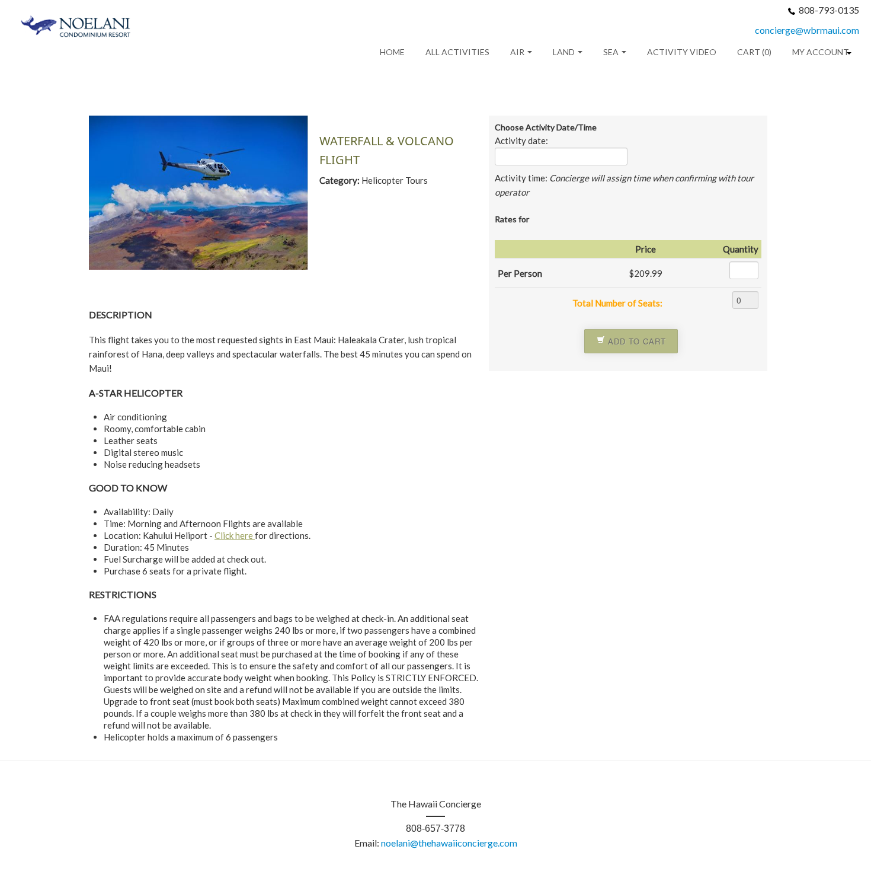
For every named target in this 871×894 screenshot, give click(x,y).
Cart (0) (754, 52)
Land (565, 52)
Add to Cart (635, 341)
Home (392, 52)
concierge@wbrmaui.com (807, 30)
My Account (820, 52)
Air (518, 52)
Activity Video (681, 52)
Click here (234, 535)
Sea (611, 52)
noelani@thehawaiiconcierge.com (449, 842)
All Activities (457, 52)
